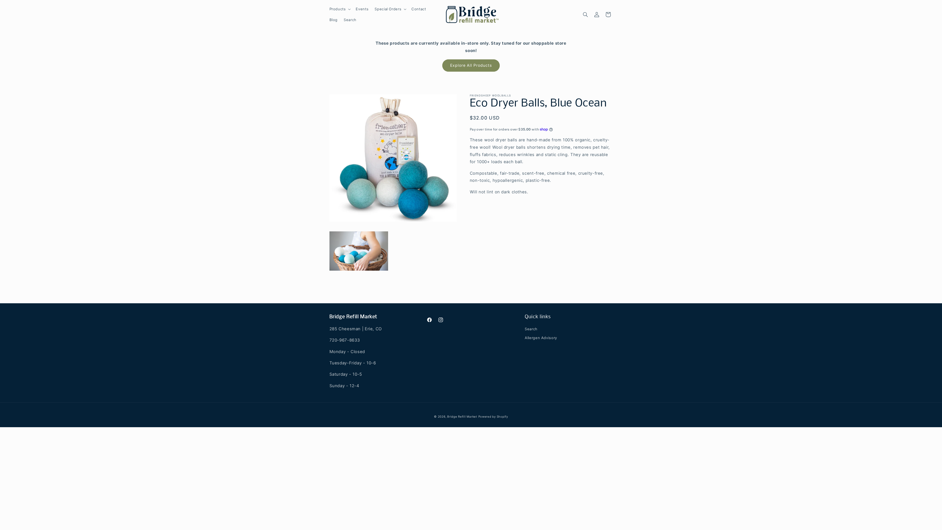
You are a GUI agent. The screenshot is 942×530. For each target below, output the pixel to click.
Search (531, 329)
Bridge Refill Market (462, 416)
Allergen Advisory (541, 338)
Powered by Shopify (493, 416)
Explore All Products (471, 65)
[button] (339, 9)
